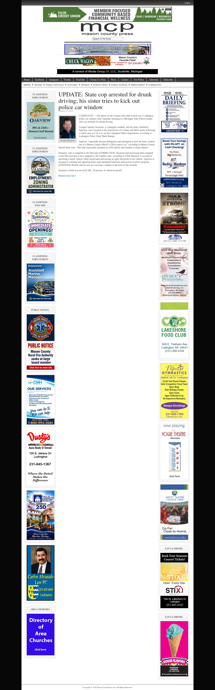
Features (72, 85)
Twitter (67, 79)
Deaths (38, 85)
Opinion (85, 85)
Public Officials (55, 85)
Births (27, 85)
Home (27, 79)
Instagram (54, 79)
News (113, 79)
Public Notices (119, 85)
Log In (187, 3)
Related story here (67, 176)
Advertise (153, 79)
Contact (124, 79)
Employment (138, 85)
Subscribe (168, 79)
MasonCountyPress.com (106, 687)
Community (154, 85)
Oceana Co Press (98, 79)
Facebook (39, 79)
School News (100, 85)
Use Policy (139, 79)
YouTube (80, 79)
